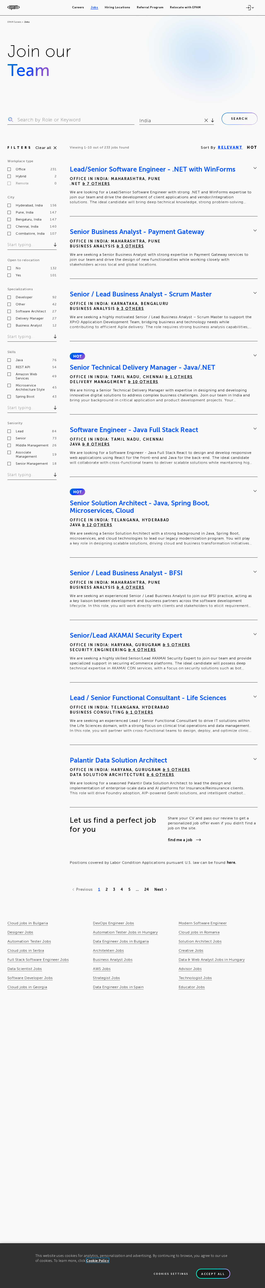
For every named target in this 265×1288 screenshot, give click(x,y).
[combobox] (140, 120)
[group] (164, 186)
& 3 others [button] (130, 246)
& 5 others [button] (176, 645)
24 (146, 889)
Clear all (43, 147)
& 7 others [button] (96, 184)
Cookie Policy (97, 1260)
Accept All (213, 1274)
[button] (77, 356)
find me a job (180, 840)
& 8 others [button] (96, 444)
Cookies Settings (171, 1273)
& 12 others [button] (97, 525)
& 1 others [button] (179, 377)
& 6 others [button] (160, 775)
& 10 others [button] (143, 382)
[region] (132, 1265)
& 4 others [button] (131, 587)
